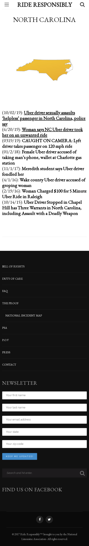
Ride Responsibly (44, 4)
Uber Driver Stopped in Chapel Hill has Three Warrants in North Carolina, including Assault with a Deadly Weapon (42, 207)
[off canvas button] (7, 4)
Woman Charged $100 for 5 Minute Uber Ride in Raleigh (44, 193)
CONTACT (9, 364)
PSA (4, 328)
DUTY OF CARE (12, 279)
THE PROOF (10, 303)
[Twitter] (49, 519)
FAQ (5, 291)
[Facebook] (39, 519)
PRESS (6, 352)
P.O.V (5, 340)
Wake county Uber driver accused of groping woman (43, 182)
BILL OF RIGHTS (13, 266)
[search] (82, 4)
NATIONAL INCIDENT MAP (23, 315)
